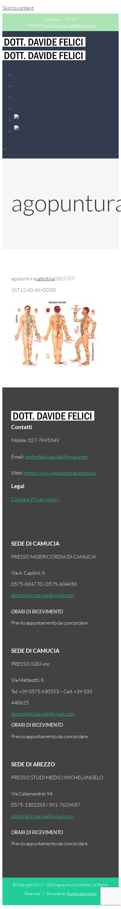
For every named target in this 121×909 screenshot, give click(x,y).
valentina (45, 278)
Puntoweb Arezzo (82, 893)
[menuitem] (21, 75)
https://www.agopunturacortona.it (59, 473)
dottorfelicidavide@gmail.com (69, 25)
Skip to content (18, 8)
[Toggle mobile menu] (4, 147)
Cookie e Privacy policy (35, 499)
